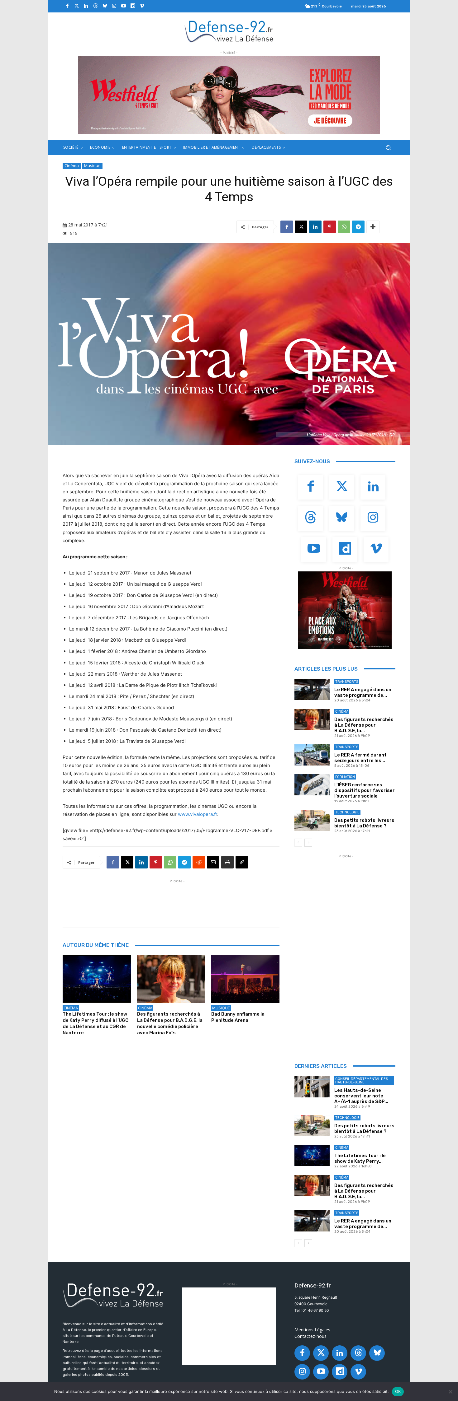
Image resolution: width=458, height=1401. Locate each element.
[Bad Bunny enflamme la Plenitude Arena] (245, 979)
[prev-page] (298, 843)
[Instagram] (114, 6)
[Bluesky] (104, 6)
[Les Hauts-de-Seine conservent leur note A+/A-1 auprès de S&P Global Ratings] (312, 1086)
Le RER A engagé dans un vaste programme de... (362, 692)
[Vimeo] (142, 6)
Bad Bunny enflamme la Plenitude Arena (238, 1017)
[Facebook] (67, 6)
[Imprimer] (227, 862)
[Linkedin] (86, 6)
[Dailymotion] (132, 6)
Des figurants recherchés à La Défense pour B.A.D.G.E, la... (364, 725)
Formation (345, 777)
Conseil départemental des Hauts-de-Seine (361, 1080)
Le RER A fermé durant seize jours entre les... (360, 757)
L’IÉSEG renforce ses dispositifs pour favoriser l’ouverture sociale (364, 790)
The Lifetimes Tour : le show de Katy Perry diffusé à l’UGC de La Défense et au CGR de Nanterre (95, 1023)
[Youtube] (123, 6)
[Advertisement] (176, 898)
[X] (301, 227)
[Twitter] (76, 6)
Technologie (347, 812)
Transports (346, 682)
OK (398, 1391)
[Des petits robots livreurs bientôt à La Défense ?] (312, 820)
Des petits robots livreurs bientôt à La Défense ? (364, 823)
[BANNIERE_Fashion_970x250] (229, 95)
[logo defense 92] (229, 31)
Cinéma (71, 165)
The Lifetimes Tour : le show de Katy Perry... (360, 1158)
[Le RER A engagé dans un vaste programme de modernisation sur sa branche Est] (312, 689)
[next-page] (308, 843)
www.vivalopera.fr (197, 814)
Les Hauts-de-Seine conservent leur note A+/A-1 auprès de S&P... (361, 1095)
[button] (388, 147)
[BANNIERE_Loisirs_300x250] (344, 610)
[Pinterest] (329, 227)
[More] (372, 227)
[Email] (213, 862)
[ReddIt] (199, 862)
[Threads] (95, 6)
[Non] (450, 1392)
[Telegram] (358, 227)
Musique (92, 165)
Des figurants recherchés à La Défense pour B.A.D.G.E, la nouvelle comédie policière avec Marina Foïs (170, 1023)
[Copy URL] (242, 862)
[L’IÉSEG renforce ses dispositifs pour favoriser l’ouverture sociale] (312, 784)
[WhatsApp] (344, 227)
